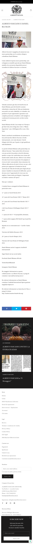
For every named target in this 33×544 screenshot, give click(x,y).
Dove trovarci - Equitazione (10, 407)
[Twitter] (6, 503)
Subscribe (16, 538)
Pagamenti (5, 447)
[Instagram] (10, 503)
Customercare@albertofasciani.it (11, 458)
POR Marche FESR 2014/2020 (10, 437)
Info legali (5, 434)
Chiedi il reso (6, 453)
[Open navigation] (2, 10)
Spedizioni (5, 450)
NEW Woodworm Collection (10, 401)
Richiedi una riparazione (9, 455)
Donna (4, 395)
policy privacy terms (15, 471)
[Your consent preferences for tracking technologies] (30, 541)
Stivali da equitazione (8, 404)
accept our (12, 471)
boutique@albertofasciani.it (10, 495)
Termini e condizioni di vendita (11, 425)
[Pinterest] (14, 503)
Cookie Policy (6, 431)
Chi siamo (5, 413)
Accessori (5, 410)
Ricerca (4, 422)
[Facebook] (2, 503)
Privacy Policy (6, 428)
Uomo (3, 398)
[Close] (30, 517)
